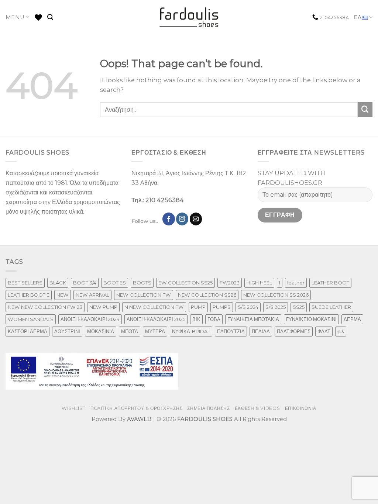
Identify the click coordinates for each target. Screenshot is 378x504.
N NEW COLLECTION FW (154, 307)
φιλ (340, 331)
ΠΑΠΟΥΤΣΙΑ (231, 331)
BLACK (57, 283)
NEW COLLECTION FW (143, 295)
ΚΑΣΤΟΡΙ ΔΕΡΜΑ (27, 331)
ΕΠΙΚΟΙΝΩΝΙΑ (300, 408)
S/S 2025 (275, 307)
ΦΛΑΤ (323, 331)
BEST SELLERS (25, 283)
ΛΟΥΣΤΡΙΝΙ (67, 331)
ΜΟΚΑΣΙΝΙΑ (100, 331)
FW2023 (230, 283)
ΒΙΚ (196, 319)
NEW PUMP (103, 307)
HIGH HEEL (259, 283)
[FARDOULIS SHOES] (189, 17)
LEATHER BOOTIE (28, 295)
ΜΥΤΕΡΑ (155, 331)
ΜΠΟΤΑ (129, 331)
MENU (15, 17)
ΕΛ (358, 17)
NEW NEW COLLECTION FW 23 (45, 307)
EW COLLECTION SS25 (185, 283)
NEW (62, 295)
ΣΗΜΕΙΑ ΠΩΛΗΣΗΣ (208, 408)
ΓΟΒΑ (213, 319)
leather (296, 283)
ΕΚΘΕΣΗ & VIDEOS (257, 408)
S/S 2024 (248, 307)
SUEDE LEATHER (331, 307)
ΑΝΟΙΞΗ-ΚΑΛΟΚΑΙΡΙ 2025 (156, 319)
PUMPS (222, 307)
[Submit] (365, 109)
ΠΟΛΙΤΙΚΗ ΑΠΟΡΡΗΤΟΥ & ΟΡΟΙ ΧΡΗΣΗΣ (136, 408)
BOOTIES (114, 283)
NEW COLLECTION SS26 (207, 295)
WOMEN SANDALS (31, 319)
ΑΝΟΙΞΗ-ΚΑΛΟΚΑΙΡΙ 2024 (90, 319)
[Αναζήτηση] (50, 17)
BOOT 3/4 (84, 283)
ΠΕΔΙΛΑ (261, 331)
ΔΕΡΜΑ (352, 319)
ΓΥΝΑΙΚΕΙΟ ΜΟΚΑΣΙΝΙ (311, 319)
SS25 (299, 307)
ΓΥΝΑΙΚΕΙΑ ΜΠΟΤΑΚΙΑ (253, 319)
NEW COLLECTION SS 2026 (276, 295)
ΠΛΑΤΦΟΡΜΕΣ (293, 331)
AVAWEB (139, 419)
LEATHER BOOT (330, 283)
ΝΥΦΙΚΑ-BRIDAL (191, 331)
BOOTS (142, 283)
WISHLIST (73, 408)
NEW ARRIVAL (92, 295)
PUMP (198, 307)
